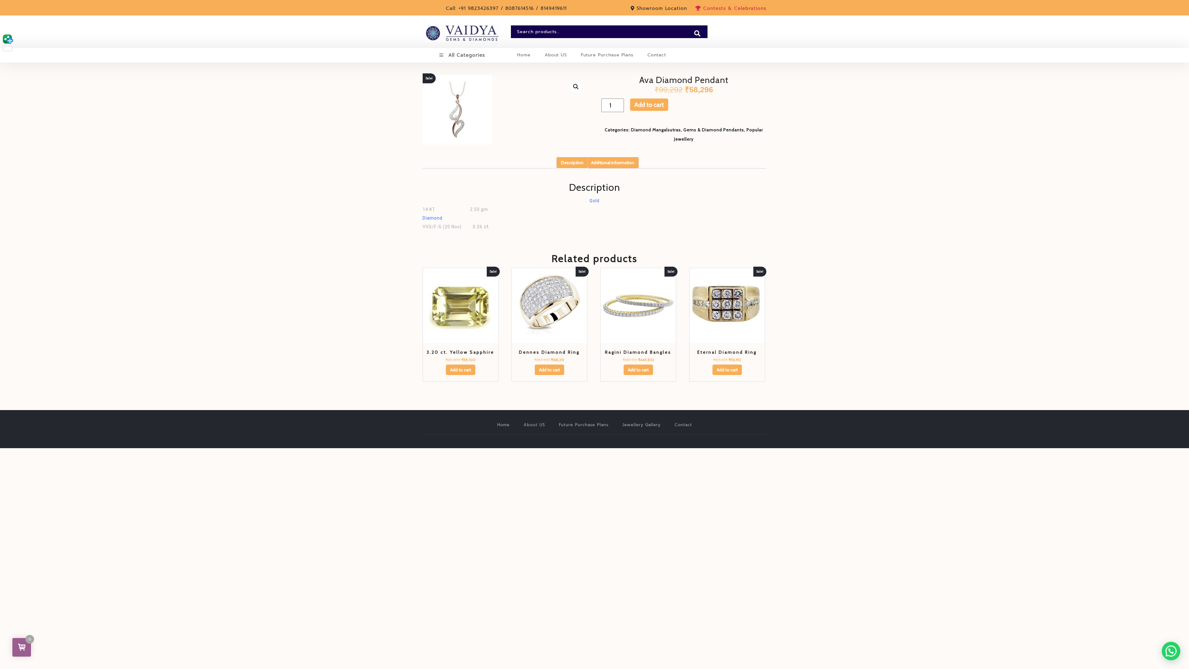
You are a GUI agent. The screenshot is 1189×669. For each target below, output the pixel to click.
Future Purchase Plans (607, 55)
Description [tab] (572, 162)
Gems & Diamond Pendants (713, 130)
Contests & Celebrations (733, 8)
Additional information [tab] (612, 162)
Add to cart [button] (460, 370)
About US (556, 55)
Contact (656, 55)
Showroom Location (661, 8)
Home (524, 55)
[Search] (697, 33)
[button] (575, 86)
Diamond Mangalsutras (656, 130)
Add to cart (649, 104)
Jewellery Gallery (641, 425)
